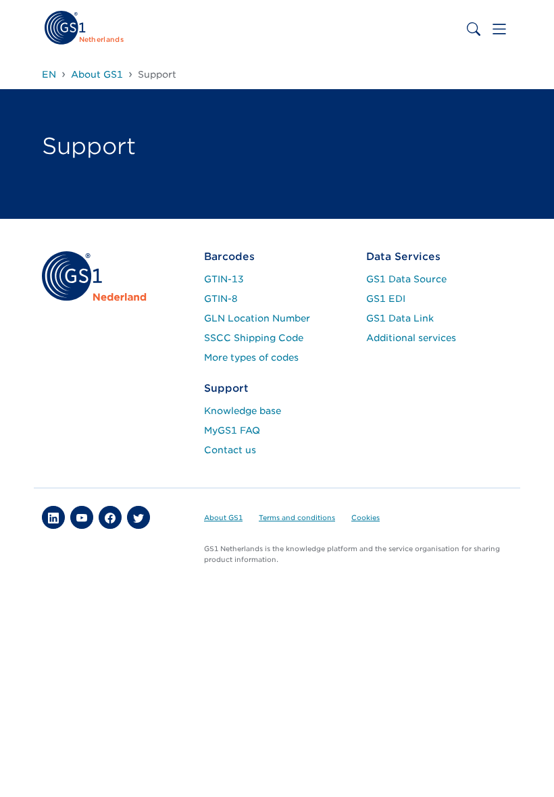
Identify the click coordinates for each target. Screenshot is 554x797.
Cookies (365, 517)
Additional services (411, 337)
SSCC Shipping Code (253, 337)
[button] (53, 517)
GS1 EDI (385, 298)
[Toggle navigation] (499, 29)
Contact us (230, 449)
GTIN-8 (221, 298)
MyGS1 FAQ (232, 430)
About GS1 (223, 517)
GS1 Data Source (406, 279)
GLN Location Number (257, 318)
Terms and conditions (297, 517)
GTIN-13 (224, 279)
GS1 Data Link (400, 318)
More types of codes (251, 357)
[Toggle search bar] (473, 29)
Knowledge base (242, 410)
